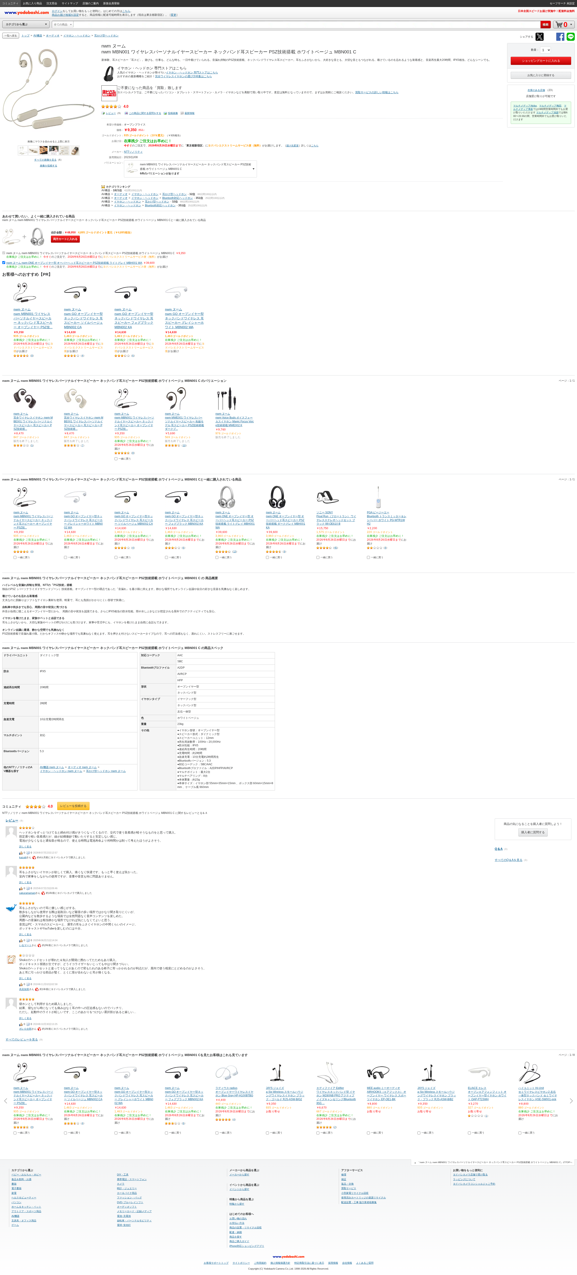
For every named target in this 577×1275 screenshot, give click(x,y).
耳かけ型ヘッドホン (174, 194)
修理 (343, 1174)
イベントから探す (239, 1189)
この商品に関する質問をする (145, 113)
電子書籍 (16, 1188)
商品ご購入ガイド (239, 1241)
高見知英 (24, 989)
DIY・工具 (122, 1174)
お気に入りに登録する (540, 75)
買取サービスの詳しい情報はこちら (376, 92)
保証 (343, 1179)
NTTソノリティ (133, 151)
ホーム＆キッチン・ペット (26, 1206)
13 (234, 551)
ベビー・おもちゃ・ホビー (26, 1174)
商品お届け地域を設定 (65, 14)
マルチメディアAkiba (525, 105)
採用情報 (333, 1262)
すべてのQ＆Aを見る (508, 860)
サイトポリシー (241, 1262)
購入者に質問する (533, 832)
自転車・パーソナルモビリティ (134, 1220)
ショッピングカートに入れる (541, 60)
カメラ (120, 1183)
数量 (533, 49)
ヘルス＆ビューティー (23, 1197)
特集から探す (236, 1203)
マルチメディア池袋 (547, 112)
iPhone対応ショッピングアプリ (246, 1246)
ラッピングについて (464, 1179)
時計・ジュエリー (127, 1188)
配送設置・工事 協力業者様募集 (359, 1202)
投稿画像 (173, 113)
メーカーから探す (239, 1174)
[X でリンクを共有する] (540, 40)
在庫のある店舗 (536, 90)
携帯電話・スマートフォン (132, 1179)
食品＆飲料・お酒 (21, 1179)
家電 (13, 1193)
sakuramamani (27, 893)
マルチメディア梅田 (550, 105)
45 (335, 547)
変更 (173, 14)
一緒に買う (125, 458)
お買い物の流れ (238, 1218)
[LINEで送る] (571, 40)
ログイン (57, 11)
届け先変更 (292, 145)
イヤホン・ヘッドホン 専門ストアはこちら (192, 72)
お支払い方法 (236, 1223)
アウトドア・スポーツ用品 (26, 1211)
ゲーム (15, 1225)
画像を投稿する (48, 165)
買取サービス (348, 1188)
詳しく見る (25, 846)
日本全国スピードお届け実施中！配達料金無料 (546, 11)
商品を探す (235, 1236)
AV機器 (105, 190)
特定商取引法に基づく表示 (309, 1262)
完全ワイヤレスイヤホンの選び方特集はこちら (183, 76)
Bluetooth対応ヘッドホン (177, 198)
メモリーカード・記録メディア (134, 1211)
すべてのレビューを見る (22, 1039)
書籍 (13, 1183)
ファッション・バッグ (129, 1197)
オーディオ (121, 194)
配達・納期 (235, 1232)
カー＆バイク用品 (127, 1193)
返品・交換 (347, 1183)
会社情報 (347, 1262)
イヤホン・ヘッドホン (144, 194)
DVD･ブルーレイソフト (130, 1202)
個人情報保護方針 (280, 1262)
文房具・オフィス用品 (23, 1220)
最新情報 (190, 113)
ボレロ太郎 (25, 1028)
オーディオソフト (127, 1206)
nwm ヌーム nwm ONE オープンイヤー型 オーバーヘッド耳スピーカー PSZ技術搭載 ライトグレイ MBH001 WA (74, 262)
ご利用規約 (260, 1262)
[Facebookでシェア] (560, 40)
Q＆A (499, 849)
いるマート (25, 945)
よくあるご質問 (364, 1262)
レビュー (111, 113)
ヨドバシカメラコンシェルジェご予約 (474, 1183)
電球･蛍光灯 (124, 1225)
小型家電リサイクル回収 (355, 1193)
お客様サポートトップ (216, 1262)
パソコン (16, 1202)
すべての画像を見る (45, 159)
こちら (126, 11)
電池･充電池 (124, 1216)
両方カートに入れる (65, 239)
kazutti (22, 857)
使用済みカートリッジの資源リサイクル (363, 1197)
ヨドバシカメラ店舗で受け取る (470, 1174)
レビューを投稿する (73, 806)
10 (184, 445)
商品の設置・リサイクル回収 (245, 1227)
